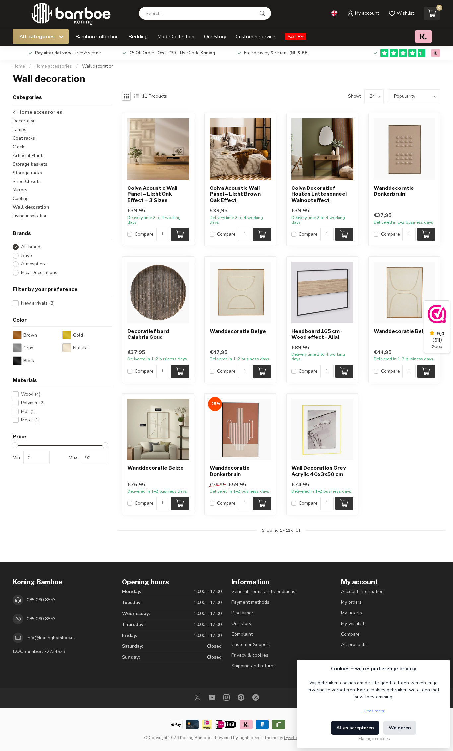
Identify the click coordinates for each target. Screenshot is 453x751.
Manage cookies (374, 738)
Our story (241, 623)
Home (19, 66)
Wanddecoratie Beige (238, 331)
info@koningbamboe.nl (51, 638)
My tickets (351, 613)
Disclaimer (242, 613)
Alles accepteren (355, 728)
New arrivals (38, 303)
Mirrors (20, 190)
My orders (351, 602)
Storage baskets (30, 164)
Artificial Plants (29, 155)
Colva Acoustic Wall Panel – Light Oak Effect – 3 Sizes (152, 194)
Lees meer (374, 710)
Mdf (28, 411)
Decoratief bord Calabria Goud (148, 334)
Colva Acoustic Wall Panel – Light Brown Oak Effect (235, 194)
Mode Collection (175, 36)
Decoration (24, 121)
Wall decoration (98, 66)
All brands (32, 246)
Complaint (242, 634)
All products (354, 644)
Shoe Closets (27, 181)
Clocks (20, 147)
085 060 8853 (41, 600)
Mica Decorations (39, 272)
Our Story (215, 36)
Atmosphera (34, 264)
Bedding (138, 36)
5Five (26, 255)
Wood (30, 394)
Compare (144, 234)
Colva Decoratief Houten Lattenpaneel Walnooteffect (319, 194)
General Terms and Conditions (263, 591)
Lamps (19, 129)
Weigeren (400, 728)
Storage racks (27, 173)
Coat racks (24, 138)
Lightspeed (250, 737)
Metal (30, 419)
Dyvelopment (296, 737)
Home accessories (54, 66)
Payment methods (250, 602)
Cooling (21, 198)
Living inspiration (30, 216)
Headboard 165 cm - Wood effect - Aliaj (317, 334)
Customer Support (250, 644)
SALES (296, 36)
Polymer (33, 402)
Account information (362, 591)
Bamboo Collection (97, 36)
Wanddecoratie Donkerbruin (394, 191)
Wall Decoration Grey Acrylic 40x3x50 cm (318, 471)
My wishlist (352, 623)
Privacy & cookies (249, 655)
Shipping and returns (253, 666)
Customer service (255, 36)
